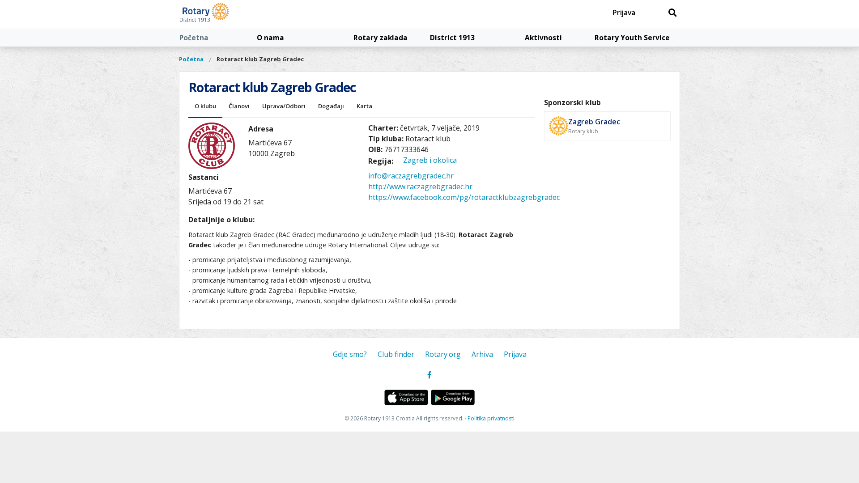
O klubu (205, 106)
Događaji (331, 106)
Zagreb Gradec (594, 122)
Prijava (623, 12)
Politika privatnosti (491, 418)
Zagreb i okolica (430, 160)
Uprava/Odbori (284, 106)
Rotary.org (443, 354)
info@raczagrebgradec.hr (411, 176)
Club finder (396, 354)
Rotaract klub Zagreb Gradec (260, 59)
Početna (193, 37)
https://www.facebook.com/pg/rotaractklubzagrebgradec (464, 197)
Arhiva (482, 354)
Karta (364, 106)
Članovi (239, 106)
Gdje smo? (350, 354)
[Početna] (225, 14)
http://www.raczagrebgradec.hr (420, 186)
